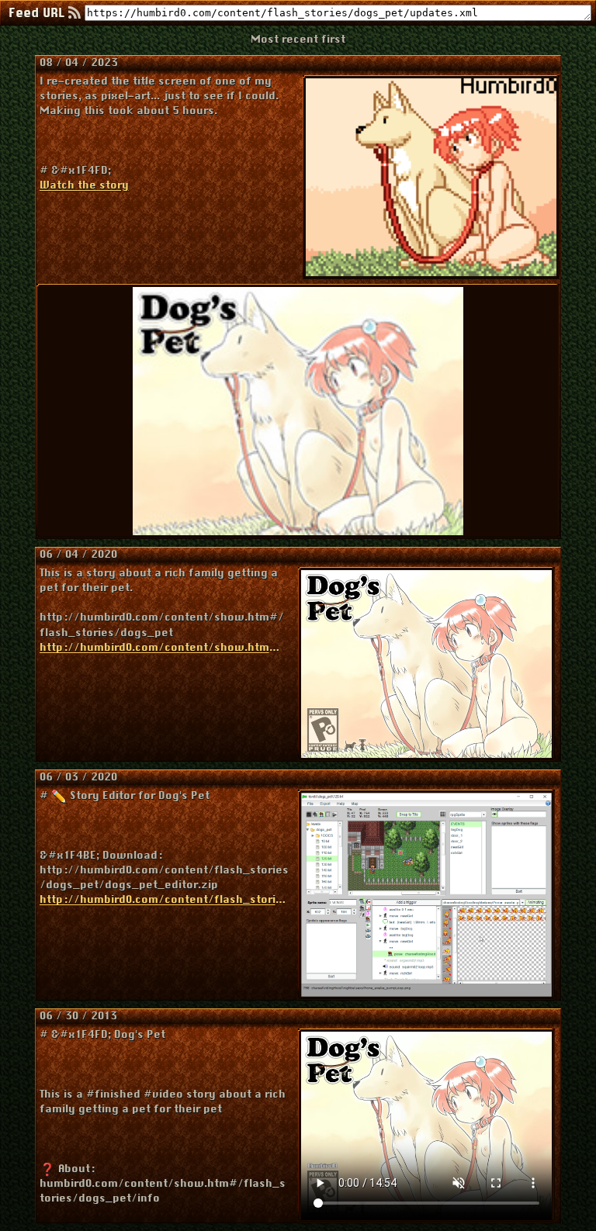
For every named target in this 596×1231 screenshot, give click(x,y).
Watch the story (84, 185)
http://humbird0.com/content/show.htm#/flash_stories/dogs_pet (162, 648)
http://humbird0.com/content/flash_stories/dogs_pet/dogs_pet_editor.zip (164, 900)
